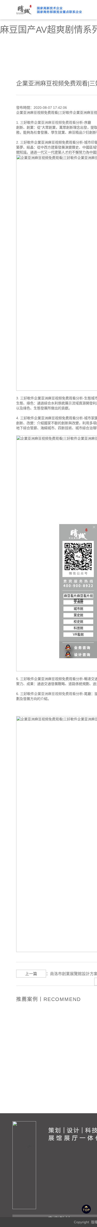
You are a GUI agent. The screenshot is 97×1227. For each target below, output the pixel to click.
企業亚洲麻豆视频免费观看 (55, 122)
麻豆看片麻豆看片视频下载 (78, 596)
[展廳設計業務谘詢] (78, 637)
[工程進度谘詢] (78, 651)
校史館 (78, 621)
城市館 (78, 609)
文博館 (78, 602)
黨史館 (78, 615)
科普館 (78, 628)
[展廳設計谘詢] (78, 644)
